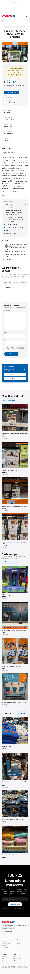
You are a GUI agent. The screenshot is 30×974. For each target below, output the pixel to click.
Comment (7, 310)
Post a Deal (4, 956)
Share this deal (12, 92)
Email (6, 340)
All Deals (4, 939)
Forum (3, 958)
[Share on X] (10, 102)
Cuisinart (7, 27)
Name (6, 332)
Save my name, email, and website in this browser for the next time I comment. (16, 348)
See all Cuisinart (9, 400)
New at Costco (5, 945)
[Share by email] (14, 102)
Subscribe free (15, 904)
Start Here (15, 956)
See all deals (22, 713)
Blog (17, 939)
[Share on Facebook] (5, 102)
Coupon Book (5, 947)
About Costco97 (16, 958)
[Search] (22, 16)
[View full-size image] (25, 58)
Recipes (18, 943)
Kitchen (23, 27)
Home (3, 20)
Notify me (15, 379)
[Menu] (26, 16)
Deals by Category (6, 943)
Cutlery (15, 27)
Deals (8, 20)
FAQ (3, 960)
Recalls (17, 941)
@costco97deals (8, 931)
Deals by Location (6, 941)
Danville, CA (10, 287)
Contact (14, 960)
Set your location (10, 562)
